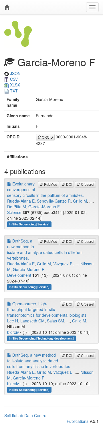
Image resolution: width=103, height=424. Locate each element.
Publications (77, 421)
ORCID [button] (47, 137)
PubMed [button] (50, 184)
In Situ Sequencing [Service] (29, 224)
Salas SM (55, 321)
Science (14, 212)
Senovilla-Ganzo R (54, 201)
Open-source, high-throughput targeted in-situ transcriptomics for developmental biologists (46, 309)
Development (19, 275)
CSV (13, 79)
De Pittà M (16, 206)
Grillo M (80, 201)
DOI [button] (68, 184)
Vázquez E (62, 263)
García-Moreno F (44, 206)
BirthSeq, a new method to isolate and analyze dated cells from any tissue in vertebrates (38, 360)
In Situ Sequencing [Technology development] (41, 338)
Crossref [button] (87, 184)
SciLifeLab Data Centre (25, 415)
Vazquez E (62, 372)
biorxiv (13, 332)
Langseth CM (32, 321)
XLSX (14, 85)
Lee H (12, 321)
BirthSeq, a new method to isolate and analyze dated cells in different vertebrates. (45, 249)
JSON (15, 73)
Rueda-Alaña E (21, 201)
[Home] (7, 7)
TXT (13, 91)
